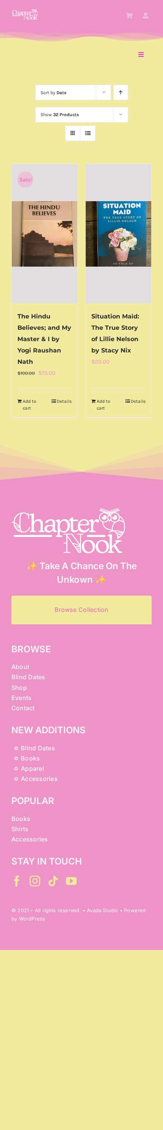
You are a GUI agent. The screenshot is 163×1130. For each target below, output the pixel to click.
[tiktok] (53, 881)
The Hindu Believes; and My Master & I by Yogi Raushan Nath (44, 339)
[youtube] (71, 881)
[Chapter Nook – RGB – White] (24, 11)
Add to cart (29, 405)
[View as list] (87, 133)
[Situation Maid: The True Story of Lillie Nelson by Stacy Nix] (118, 233)
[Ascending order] (120, 92)
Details (64, 401)
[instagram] (35, 881)
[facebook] (16, 881)
